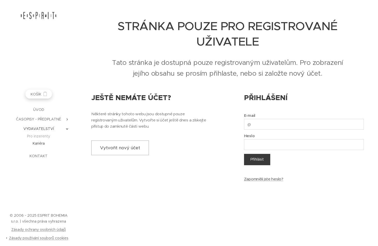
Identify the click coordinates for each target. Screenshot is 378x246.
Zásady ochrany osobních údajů (38, 229)
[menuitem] (39, 110)
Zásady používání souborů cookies (38, 238)
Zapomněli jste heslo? (263, 179)
